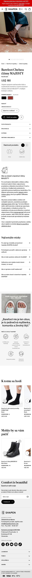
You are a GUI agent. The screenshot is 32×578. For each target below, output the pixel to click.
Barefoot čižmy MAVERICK (9, 461)
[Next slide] (27, 145)
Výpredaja (21, 3)
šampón (21, 192)
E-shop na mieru (5, 573)
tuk (17, 204)
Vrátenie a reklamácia (8, 137)
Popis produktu (6, 124)
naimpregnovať (18, 212)
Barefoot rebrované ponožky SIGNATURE (10, 409)
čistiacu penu (5, 194)
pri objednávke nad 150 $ (16, 1)
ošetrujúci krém (6, 204)
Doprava (3, 133)
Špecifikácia (5, 128)
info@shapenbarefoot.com (9, 523)
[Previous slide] (23, 145)
